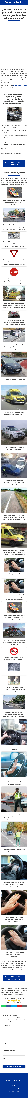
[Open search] (26, 2)
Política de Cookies (14, 1091)
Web (4, 1058)
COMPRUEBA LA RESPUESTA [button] (15, 157)
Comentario (6, 1025)
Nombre (5, 1043)
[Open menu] (2, 2)
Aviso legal (14, 1086)
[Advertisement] (14, 45)
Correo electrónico (9, 1050)
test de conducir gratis (20, 85)
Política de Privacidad (14, 1088)
